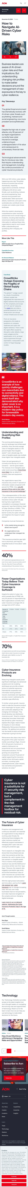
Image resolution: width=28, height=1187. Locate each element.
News (3, 1116)
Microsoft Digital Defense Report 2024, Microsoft (13, 945)
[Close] (26, 1148)
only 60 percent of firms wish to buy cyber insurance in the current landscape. (13, 489)
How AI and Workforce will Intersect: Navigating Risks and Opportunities (12, 1038)
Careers (4, 1110)
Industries (16, 1110)
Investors (4, 1113)
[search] (21, 3)
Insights (15, 1113)
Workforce (5, 1135)
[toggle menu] (25, 3)
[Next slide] (9, 1051)
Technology (5, 9)
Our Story (5, 1107)
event (8, 308)
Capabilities (16, 1107)
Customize (13, 1176)
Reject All (14, 1180)
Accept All (14, 1184)
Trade (3, 1126)
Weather (4, 1132)
